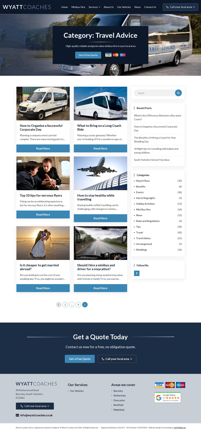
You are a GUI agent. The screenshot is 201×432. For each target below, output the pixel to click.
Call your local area (181, 6)
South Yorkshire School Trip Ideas (152, 159)
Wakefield (118, 409)
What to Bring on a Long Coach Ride (99, 127)
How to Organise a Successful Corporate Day (41, 127)
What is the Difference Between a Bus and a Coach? (157, 117)
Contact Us (150, 6)
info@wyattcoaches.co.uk (36, 415)
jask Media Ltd (180, 428)
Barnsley (118, 390)
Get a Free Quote (88, 55)
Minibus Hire (78, 6)
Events (140, 192)
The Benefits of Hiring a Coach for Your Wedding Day (155, 139)
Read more (43, 148)
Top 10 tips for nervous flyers (41, 195)
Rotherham (119, 395)
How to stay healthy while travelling (95, 197)
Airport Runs (143, 180)
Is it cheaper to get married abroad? (39, 267)
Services (93, 6)
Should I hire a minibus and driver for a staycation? (96, 267)
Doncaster (119, 400)
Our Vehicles (124, 6)
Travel (139, 232)
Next (85, 304)
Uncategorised (144, 243)
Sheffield (118, 404)
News (137, 6)
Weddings (141, 249)
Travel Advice (143, 238)
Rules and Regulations (148, 220)
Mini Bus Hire (143, 209)
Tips (138, 226)
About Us (109, 6)
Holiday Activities (145, 203)
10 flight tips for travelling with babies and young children (156, 150)
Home (64, 6)
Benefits (140, 186)
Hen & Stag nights (145, 197)
